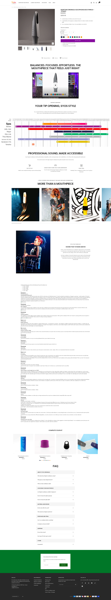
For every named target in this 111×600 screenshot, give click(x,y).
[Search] (93, 2)
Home (12, 7)
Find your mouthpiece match (50, 590)
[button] (63, 13)
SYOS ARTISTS (44, 2)
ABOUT (54, 2)
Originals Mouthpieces (38, 580)
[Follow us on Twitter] (85, 583)
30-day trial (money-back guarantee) (69, 43)
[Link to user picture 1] (23, 302)
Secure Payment (64, 58)
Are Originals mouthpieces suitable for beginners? (47, 491)
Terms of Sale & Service (49, 583)
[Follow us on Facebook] (82, 583)
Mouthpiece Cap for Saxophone (66, 456)
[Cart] (98, 2)
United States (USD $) (14, 596)
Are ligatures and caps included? (44, 524)
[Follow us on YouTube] (91, 583)
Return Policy (47, 581)
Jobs (46, 588)
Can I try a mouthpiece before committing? (45, 520)
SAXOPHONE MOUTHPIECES (23, 2)
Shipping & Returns (47, 58)
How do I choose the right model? (44, 499)
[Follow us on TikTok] (95, 583)
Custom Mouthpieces (37, 583)
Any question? (40, 544)
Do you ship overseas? (42, 532)
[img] (23, 293)
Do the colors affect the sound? (43, 507)
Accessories (36, 585)
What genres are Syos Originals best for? (45, 479)
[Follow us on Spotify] (82, 586)
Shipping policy (48, 580)
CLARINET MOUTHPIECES (35, 2)
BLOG (50, 2)
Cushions (87, 456)
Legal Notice (47, 586)
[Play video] (55, 85)
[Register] (75, 584)
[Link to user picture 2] (28, 317)
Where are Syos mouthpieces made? (44, 483)
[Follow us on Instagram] (88, 583)
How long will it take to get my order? (44, 536)
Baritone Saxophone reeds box (23, 456)
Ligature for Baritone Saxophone (44, 456)
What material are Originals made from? (45, 511)
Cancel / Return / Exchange (50, 592)
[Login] (96, 2)
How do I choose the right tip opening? (45, 495)
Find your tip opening (65, 27)
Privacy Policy (47, 585)
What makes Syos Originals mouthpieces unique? (47, 475)
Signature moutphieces (38, 581)
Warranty (56, 58)
